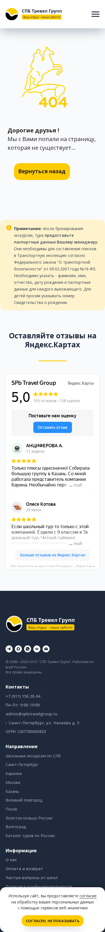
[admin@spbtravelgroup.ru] (46, 648)
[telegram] (9, 648)
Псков (11, 809)
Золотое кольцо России (29, 818)
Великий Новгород (24, 800)
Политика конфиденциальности (39, 886)
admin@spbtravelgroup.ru (31, 713)
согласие (88, 895)
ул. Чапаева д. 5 (62, 722)
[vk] (36, 648)
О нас (11, 859)
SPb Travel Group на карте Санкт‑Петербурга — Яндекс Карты (52, 566)
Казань (12, 791)
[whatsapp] (27, 648)
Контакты (17, 687)
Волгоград (16, 826)
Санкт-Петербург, (27, 722)
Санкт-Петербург (22, 764)
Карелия (14, 773)
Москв (12, 782)
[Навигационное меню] (95, 14)
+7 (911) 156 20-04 (23, 696)
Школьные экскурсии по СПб (33, 755)
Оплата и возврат (24, 868)
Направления (22, 746)
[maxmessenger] (18, 648)
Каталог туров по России (30, 835)
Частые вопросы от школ (32, 877)
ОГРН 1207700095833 (26, 731)
